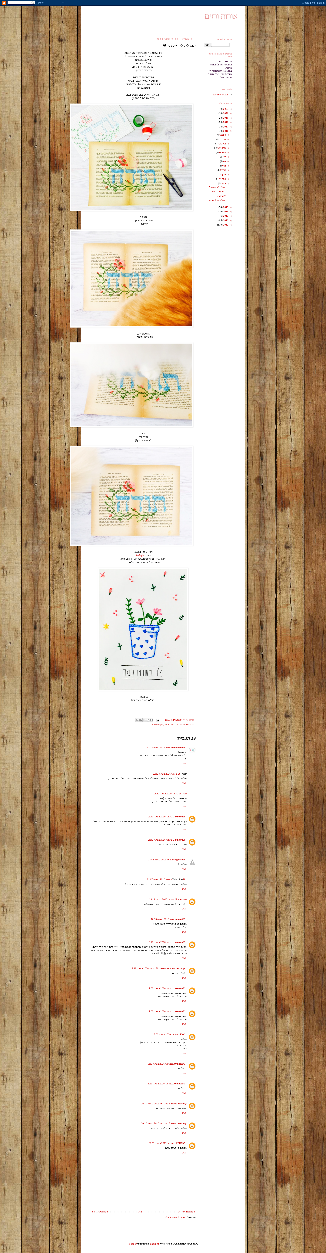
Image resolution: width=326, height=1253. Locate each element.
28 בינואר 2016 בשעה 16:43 (166, 840)
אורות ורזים (221, 16)
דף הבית (142, 1211)
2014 (225, 211)
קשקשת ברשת (179, 1103)
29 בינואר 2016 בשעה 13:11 (163, 899)
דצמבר (222, 135)
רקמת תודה (157, 725)
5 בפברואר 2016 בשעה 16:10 (155, 1103)
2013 (225, 216)
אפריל (223, 170)
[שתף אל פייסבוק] (141, 720)
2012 (225, 220)
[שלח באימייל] (151, 720)
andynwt (154, 1244)
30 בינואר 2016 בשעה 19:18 (144, 968)
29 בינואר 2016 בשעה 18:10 (166, 942)
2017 (225, 126)
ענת (185, 793)
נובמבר (222, 139)
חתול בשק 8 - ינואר (217, 200)
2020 (225, 113)
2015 (225, 207)
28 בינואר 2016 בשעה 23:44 (166, 859)
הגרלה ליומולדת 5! (217, 187)
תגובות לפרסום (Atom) (175, 1217)
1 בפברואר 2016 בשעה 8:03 (169, 1034)
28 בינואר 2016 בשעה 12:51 (167, 774)
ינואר (223, 183)
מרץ (223, 174)
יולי (224, 157)
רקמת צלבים (169, 725)
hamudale (177, 747)
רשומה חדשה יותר (186, 1211)
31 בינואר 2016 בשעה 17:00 (166, 988)
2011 (225, 224)
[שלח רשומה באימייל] (157, 720)
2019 (225, 118)
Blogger (132, 1244)
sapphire (178, 859)
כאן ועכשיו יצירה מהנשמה (173, 968)
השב (184, 763)
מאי (224, 165)
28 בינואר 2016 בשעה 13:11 (167, 793)
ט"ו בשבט (221, 196)
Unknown (178, 816)
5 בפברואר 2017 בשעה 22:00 (166, 1143)
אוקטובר (221, 143)
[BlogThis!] (148, 720)
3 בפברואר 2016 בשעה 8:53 (166, 1064)
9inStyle (139, 555)
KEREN (180, 1143)
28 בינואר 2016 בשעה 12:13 (166, 747)
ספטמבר (221, 148)
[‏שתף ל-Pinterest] (137, 720)
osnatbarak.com (221, 94)
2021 (225, 109)
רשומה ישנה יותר (100, 1211)
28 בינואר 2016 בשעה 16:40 (166, 816)
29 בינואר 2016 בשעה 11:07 (166, 879)
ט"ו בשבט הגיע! (218, 191)
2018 (225, 122)
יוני (224, 161)
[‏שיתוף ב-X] (144, 720)
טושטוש (182, 899)
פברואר (222, 179)
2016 (225, 131)
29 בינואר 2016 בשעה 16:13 (168, 919)
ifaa (182, 1034)
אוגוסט (222, 152)
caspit (179, 919)
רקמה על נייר (182, 725)
